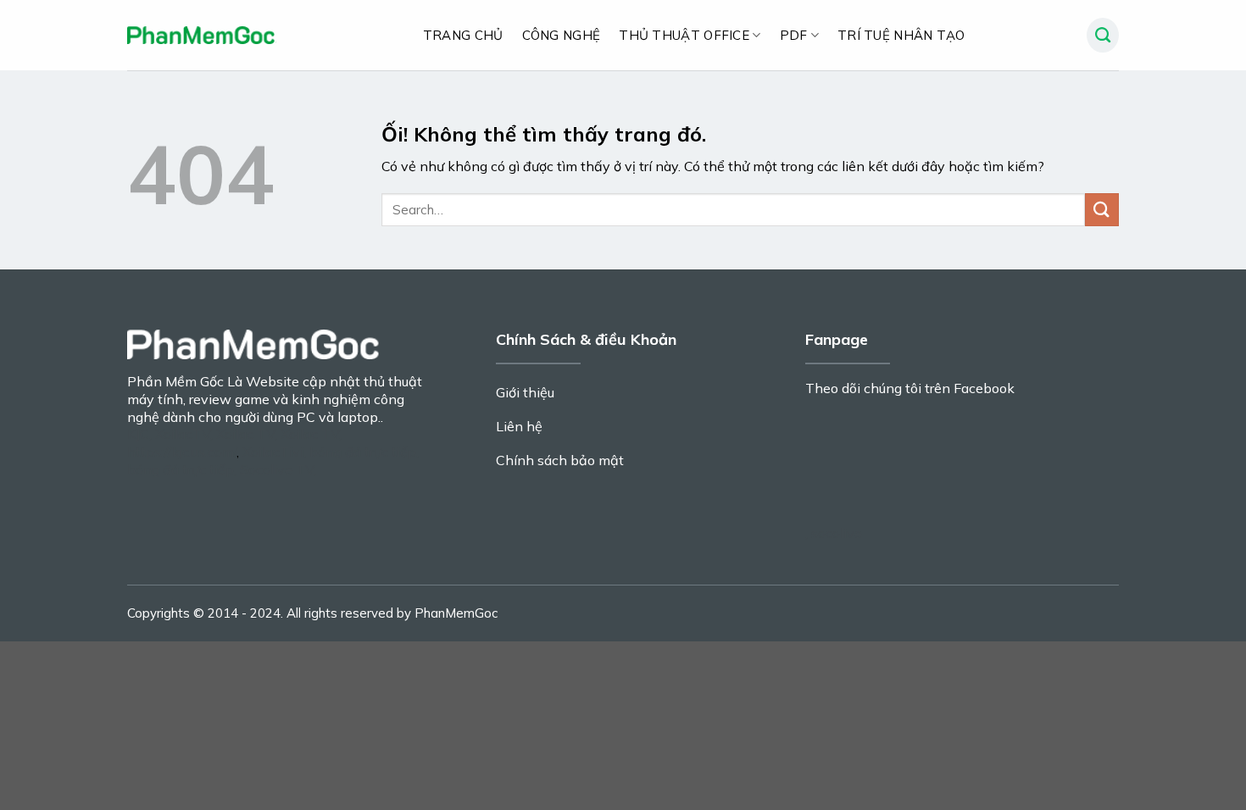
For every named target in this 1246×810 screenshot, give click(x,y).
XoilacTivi (272, 451)
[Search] (1103, 35)
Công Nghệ (561, 35)
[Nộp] (1102, 209)
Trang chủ (463, 35)
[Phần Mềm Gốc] (201, 35)
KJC (138, 433)
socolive (836, 532)
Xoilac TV (245, 433)
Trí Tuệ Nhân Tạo (901, 35)
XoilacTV (182, 433)
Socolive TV (277, 469)
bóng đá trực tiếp (362, 451)
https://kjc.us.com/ (181, 451)
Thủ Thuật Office (684, 35)
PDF (794, 35)
